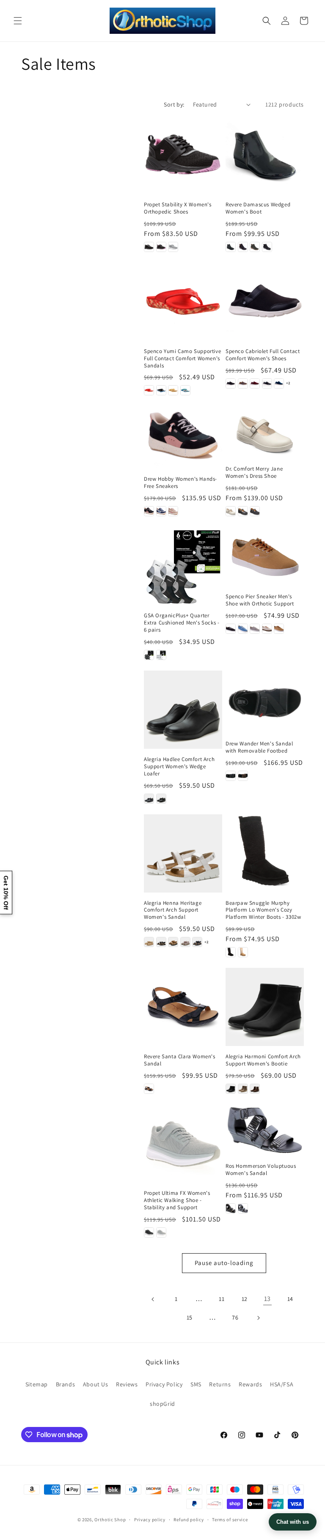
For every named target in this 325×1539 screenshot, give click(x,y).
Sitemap (36, 1384)
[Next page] (258, 1318)
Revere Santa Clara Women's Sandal (179, 1060)
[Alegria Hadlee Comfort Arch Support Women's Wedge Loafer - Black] (161, 799)
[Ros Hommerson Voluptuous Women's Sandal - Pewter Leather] (243, 1208)
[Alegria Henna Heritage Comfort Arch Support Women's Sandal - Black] (161, 942)
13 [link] (267, 1298)
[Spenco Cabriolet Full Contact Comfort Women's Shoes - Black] (231, 383)
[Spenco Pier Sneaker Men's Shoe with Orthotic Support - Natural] (267, 629)
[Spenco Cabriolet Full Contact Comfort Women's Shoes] (265, 302)
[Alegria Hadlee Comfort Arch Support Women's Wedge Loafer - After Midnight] (149, 799)
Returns (220, 1384)
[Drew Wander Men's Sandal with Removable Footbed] (265, 702)
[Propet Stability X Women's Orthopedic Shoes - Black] (149, 247)
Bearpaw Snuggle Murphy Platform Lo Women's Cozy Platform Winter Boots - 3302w (263, 910)
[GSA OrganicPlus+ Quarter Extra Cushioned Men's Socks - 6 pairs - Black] (149, 655)
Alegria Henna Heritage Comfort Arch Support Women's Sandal (172, 910)
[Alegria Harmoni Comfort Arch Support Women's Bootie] (265, 1007)
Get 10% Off (6, 893)
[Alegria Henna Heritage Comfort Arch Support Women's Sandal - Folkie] (173, 942)
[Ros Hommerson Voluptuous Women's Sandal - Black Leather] (231, 1208)
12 (245, 1299)
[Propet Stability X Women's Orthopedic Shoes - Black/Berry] (161, 247)
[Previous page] (153, 1299)
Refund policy (189, 1520)
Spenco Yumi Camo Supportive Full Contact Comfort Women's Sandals (182, 358)
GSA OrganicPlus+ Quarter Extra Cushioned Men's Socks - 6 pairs (181, 622)
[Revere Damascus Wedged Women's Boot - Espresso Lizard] (243, 247)
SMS (195, 1384)
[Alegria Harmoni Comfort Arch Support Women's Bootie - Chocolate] (255, 1089)
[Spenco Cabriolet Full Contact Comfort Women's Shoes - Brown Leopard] (243, 383)
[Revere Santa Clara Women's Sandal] (183, 1007)
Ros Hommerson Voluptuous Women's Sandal (261, 1170)
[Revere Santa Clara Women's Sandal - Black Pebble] (149, 1089)
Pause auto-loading (224, 1263)
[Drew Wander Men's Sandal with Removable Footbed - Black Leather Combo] (231, 776)
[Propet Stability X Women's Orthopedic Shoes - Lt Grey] (173, 247)
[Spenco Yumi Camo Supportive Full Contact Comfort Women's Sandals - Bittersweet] (149, 390)
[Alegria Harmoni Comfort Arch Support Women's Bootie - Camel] (243, 1089)
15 (190, 1317)
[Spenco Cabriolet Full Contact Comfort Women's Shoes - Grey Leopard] (267, 383)
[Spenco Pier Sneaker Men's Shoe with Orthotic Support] (265, 556)
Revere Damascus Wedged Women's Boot (258, 208)
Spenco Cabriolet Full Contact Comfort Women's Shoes (263, 355)
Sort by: (174, 104)
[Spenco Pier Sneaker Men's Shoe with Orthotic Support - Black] (231, 629)
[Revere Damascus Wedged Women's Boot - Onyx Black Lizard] (267, 247)
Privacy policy (149, 1520)
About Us (95, 1384)
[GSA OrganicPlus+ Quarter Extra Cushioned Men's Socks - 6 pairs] (183, 566)
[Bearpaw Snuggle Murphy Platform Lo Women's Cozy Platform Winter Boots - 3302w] (265, 853)
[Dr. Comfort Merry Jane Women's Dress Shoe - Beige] (231, 511)
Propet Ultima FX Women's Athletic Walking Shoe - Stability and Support (177, 1200)
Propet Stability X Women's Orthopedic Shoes (178, 208)
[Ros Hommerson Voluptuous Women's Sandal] (265, 1130)
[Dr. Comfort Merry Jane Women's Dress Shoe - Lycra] (255, 511)
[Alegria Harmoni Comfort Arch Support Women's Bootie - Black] (231, 1089)
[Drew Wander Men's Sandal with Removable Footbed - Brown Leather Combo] (243, 776)
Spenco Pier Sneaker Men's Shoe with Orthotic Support (260, 600)
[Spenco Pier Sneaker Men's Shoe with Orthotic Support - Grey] (255, 629)
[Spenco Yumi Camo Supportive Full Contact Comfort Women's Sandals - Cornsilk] (173, 390)
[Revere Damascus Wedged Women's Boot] (265, 155)
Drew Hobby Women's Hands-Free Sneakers (180, 483)
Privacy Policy (164, 1384)
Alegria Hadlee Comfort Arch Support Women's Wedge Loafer (179, 766)
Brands (65, 1384)
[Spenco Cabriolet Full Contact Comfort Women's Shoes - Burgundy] (255, 383)
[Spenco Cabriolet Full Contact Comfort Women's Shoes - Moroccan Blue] (279, 383)
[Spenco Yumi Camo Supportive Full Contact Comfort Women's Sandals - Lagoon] (185, 390)
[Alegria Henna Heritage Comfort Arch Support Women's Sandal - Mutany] (185, 942)
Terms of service (230, 1520)
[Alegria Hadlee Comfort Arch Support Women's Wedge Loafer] (183, 710)
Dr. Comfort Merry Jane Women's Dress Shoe (254, 472)
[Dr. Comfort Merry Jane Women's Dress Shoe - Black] (243, 511)
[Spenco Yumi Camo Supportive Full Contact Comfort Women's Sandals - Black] (161, 390)
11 (221, 1299)
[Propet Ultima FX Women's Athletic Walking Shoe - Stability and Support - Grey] (161, 1232)
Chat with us (292, 1522)
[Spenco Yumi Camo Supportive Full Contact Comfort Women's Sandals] (183, 302)
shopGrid (162, 1404)
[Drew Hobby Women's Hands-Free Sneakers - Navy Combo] (161, 511)
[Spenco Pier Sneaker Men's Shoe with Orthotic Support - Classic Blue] (243, 629)
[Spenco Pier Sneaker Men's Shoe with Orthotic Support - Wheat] (279, 629)
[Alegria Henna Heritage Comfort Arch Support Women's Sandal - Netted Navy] (197, 942)
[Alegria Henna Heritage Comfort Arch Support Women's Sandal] (183, 853)
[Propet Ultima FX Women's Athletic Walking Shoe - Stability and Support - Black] (149, 1232)
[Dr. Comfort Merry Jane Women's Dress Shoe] (265, 432)
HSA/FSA (281, 1384)
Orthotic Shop (110, 1520)
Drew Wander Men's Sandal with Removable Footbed (259, 747)
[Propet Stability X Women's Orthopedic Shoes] (183, 155)
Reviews (127, 1384)
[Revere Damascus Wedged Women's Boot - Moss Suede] (255, 247)
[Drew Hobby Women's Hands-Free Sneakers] (183, 437)
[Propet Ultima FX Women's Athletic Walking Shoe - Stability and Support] (183, 1143)
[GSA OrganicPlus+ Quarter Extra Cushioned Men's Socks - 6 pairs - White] (161, 655)
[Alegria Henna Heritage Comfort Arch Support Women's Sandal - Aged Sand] (149, 942)
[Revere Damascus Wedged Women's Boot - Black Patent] (231, 247)
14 (290, 1299)
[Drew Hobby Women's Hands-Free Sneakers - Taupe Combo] (173, 511)
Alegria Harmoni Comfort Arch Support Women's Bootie (263, 1060)
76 (235, 1317)
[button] (17, 20)
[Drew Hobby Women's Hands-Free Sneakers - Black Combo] (149, 511)
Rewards (250, 1384)
